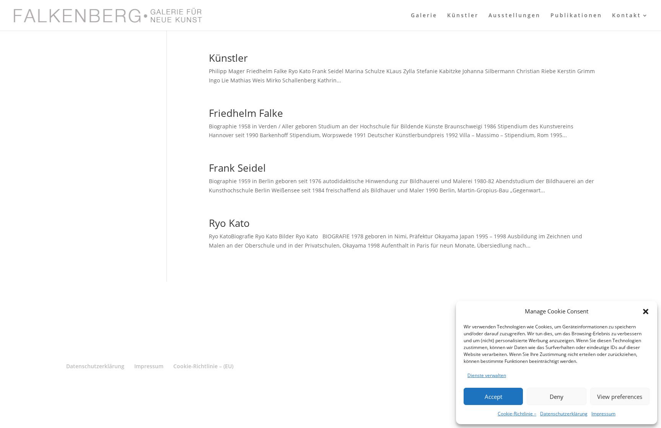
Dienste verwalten (486, 375)
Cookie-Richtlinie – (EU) (203, 366)
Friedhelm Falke (246, 113)
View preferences (619, 396)
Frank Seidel (237, 168)
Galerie (424, 16)
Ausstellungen (514, 16)
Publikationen (576, 16)
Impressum (603, 413)
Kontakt (626, 16)
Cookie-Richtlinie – (517, 413)
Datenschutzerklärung (564, 413)
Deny (556, 396)
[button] (646, 311)
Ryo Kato (229, 223)
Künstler (463, 16)
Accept (493, 396)
